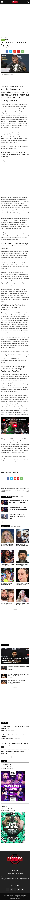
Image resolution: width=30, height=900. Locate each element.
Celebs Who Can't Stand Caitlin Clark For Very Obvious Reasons (22, 585)
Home (2, 37)
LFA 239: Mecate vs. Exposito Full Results (12, 751)
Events (2, 730)
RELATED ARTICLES (6, 496)
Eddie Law (9, 662)
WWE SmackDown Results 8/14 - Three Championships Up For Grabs (22, 605)
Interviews (3, 738)
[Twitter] (18, 889)
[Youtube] (22, 889)
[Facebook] (7, 889)
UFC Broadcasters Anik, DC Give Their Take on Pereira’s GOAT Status (18, 516)
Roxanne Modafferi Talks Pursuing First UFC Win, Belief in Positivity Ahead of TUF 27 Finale (22, 489)
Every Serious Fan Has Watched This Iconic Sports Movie (22, 545)
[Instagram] (11, 889)
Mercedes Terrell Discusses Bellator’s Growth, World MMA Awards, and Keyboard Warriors (8, 489)
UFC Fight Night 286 (6, 764)
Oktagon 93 (4, 806)
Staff (6, 730)
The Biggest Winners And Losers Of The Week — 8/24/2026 (6, 585)
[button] (28, 2)
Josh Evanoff (4, 47)
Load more (14, 756)
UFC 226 (20, 472)
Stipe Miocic (15, 472)
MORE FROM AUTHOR (17, 496)
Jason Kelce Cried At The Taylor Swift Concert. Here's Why (7, 605)
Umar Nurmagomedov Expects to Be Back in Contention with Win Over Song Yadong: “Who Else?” (18, 668)
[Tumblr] (15, 889)
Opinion (2, 39)
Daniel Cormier (8, 472)
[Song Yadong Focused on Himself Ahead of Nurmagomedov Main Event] (15, 656)
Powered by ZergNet (16, 526)
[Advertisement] (15, 20)
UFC (6, 39)
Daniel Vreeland (9, 738)
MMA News (3, 518)
